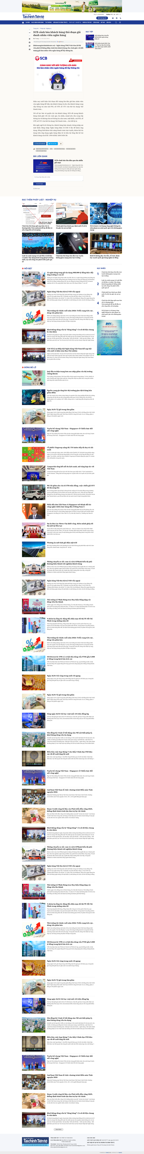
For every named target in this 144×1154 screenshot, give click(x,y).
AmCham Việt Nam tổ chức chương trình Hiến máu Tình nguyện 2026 (70, 791)
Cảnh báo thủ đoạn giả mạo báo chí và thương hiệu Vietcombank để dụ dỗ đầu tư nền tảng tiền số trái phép (37, 228)
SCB (51, 148)
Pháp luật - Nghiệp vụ (75, 22)
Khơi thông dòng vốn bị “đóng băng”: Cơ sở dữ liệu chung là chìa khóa (70, 331)
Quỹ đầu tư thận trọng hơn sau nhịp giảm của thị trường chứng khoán (69, 372)
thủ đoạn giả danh (71, 148)
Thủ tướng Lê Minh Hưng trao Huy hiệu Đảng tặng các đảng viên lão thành (69, 601)
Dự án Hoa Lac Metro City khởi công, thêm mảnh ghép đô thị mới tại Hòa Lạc (70, 525)
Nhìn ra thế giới (87, 22)
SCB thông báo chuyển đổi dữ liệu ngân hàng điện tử (102, 37)
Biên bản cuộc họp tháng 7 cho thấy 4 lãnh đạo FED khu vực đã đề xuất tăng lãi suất (69, 753)
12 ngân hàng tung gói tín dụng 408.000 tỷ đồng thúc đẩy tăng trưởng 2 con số (70, 273)
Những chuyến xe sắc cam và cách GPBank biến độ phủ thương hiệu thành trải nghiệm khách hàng (69, 563)
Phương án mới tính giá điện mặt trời (62, 543)
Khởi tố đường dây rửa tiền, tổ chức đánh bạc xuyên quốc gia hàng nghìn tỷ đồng (105, 257)
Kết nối (103, 22)
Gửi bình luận (39, 183)
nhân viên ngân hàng (41, 150)
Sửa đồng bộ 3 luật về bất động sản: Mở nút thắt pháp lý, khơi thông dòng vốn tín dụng (69, 734)
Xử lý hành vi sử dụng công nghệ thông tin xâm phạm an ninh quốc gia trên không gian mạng (106, 228)
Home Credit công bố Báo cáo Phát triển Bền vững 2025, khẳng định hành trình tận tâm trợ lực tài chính (70, 810)
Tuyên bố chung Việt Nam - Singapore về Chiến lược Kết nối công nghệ (70, 429)
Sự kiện (28, 22)
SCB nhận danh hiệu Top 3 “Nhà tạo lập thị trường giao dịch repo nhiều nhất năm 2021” (103, 45)
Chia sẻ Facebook (40, 143)
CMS (108, 1152)
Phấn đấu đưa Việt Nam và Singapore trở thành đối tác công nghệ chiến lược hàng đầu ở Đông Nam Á (69, 505)
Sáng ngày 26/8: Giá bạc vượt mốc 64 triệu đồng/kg (68, 714)
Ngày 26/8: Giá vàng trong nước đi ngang (63, 676)
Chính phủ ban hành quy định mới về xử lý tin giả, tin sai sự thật (71, 227)
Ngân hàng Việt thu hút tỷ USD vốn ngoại (63, 292)
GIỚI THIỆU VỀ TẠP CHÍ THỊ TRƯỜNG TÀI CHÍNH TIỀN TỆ (100, 1142)
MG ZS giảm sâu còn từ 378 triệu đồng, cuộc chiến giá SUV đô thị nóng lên (71, 487)
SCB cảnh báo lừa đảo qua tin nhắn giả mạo (68, 161)
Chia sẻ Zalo (53, 143)
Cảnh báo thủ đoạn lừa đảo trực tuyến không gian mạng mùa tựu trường (69, 257)
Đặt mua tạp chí (102, 18)
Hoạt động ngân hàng (37, 22)
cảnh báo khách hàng (59, 148)
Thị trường (48, 22)
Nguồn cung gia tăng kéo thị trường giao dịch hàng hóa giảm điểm (69, 391)
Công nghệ (96, 22)
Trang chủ (35, 28)
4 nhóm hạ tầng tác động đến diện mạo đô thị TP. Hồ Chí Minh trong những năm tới (70, 620)
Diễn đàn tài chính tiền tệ (60, 22)
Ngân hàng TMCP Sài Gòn (42, 148)
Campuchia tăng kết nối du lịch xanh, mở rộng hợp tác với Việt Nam (70, 467)
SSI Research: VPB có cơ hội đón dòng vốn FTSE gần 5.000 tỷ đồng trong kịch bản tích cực (71, 658)
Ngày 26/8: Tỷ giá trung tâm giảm (60, 409)
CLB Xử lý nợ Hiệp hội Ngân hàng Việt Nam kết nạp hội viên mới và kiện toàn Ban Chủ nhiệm (69, 350)
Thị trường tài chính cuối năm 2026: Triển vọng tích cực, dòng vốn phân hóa (70, 312)
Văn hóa (108, 22)
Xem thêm (58, 1129)
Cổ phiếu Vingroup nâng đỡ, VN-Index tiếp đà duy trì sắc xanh (70, 448)
